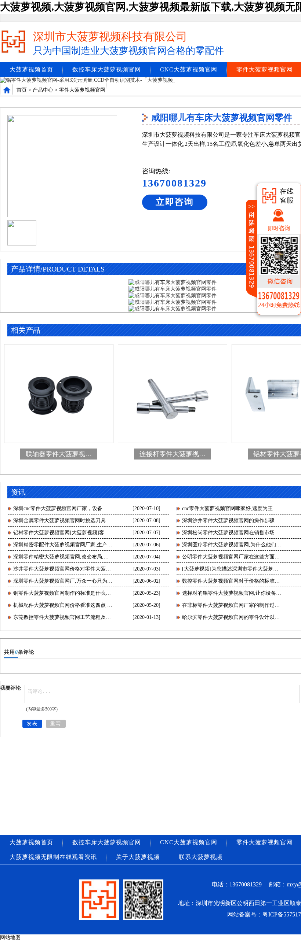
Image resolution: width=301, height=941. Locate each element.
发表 (32, 723)
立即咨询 (175, 202)
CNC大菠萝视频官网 (188, 69)
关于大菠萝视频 (138, 84)
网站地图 (10, 937)
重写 (55, 723)
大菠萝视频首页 (31, 69)
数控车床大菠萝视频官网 (106, 69)
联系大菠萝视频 (200, 84)
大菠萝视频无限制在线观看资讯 (53, 84)
